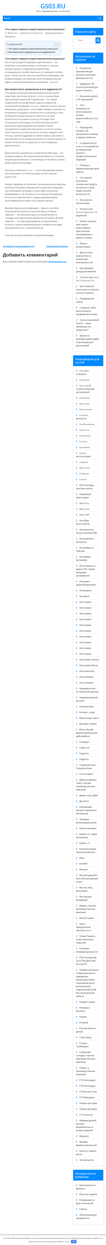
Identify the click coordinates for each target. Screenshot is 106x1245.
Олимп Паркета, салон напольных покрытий (86, 939)
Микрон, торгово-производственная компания (86, 909)
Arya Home (84, 379)
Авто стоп (84, 509)
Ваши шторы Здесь (89, 718)
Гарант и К (84, 747)
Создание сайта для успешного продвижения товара (86, 311)
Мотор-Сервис (86, 918)
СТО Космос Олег (88, 1091)
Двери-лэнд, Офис (88, 795)
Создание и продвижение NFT (19, 246)
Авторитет (84, 596)
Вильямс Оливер (88, 723)
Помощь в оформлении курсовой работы (87, 168)
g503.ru (53, 5)
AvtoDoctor (84, 398)
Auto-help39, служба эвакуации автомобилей (85, 389)
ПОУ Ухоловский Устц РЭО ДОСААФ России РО (86, 961)
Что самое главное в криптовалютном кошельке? (33, 48)
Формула (84, 1136)
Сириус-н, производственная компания (85, 1071)
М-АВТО (83, 863)
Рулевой (83, 1022)
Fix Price (83, 441)
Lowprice (83, 462)
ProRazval (84, 473)
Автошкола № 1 (87, 671)
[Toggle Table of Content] (55, 44)
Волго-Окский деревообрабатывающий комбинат (87, 733)
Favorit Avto (85, 435)
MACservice (84, 467)
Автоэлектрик (86, 677)
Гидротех (84, 753)
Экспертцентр (86, 1160)
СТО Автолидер (87, 1080)
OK (73, 1242)
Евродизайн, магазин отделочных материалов (86, 810)
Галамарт (84, 742)
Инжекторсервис (88, 828)
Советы (83, 1209)
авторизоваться (57, 261)
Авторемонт (85, 590)
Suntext (83, 479)
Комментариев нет (31, 33)
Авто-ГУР (84, 514)
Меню (7, 18)
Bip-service (84, 403)
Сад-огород (85, 1037)
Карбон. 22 (84, 843)
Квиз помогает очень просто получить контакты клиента (87, 289)
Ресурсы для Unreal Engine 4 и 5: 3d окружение (86, 212)
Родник (83, 1016)
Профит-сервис (87, 1002)
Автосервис (85, 602)
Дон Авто (84, 801)
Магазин (83, 869)
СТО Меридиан (87, 1097)
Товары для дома (88, 1103)
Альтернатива (86, 706)
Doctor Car (84, 430)
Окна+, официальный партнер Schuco (83, 927)
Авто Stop (84, 503)
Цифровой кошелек (57, 246)
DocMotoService (87, 424)
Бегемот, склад (87, 712)
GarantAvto (84, 447)
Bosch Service (85, 409)
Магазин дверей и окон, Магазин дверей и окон (87, 878)
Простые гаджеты (88, 1194)
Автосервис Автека (89, 659)
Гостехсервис (86, 774)
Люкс (82, 858)
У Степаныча (86, 1114)
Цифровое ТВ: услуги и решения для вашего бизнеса (87, 87)
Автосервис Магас (88, 665)
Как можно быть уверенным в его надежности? (31, 52)
